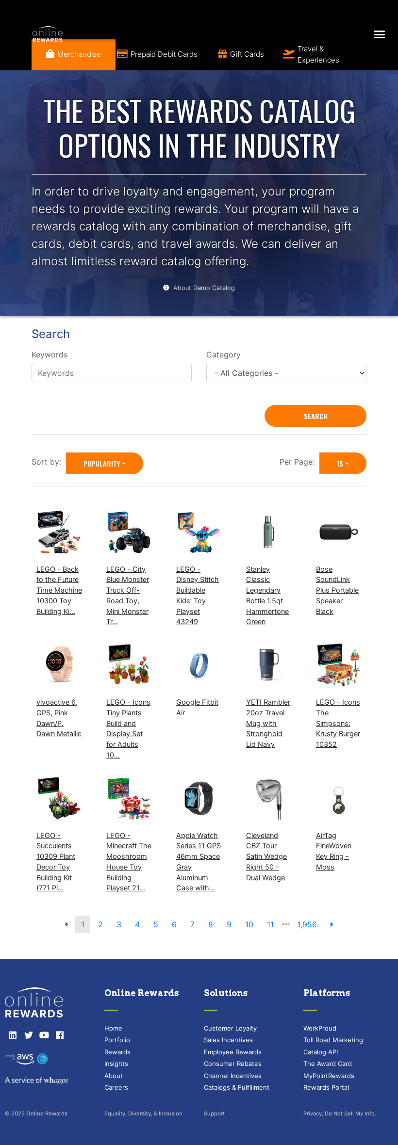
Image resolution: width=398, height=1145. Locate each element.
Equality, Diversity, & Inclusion (143, 1113)
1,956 (307, 924)
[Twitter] (28, 1035)
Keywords (49, 354)
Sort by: (49, 462)
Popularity (101, 463)
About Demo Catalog (204, 287)
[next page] (332, 924)
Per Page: (299, 462)
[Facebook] (59, 1035)
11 (270, 924)
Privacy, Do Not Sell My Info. (339, 1113)
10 (249, 924)
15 (340, 463)
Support (214, 1113)
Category (223, 354)
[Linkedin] (12, 1035)
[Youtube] (44, 1035)
